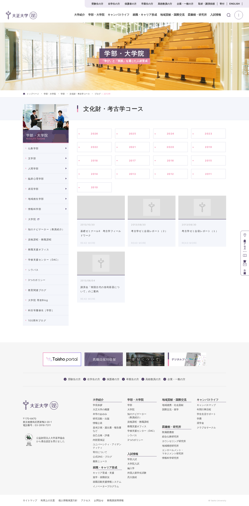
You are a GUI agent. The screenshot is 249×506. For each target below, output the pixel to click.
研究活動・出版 (101, 418)
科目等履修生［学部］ (41, 310)
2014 (94, 173)
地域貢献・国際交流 (172, 14)
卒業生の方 (147, 3)
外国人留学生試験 (136, 472)
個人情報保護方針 (67, 500)
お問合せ (98, 500)
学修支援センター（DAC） (44, 259)
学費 (199, 418)
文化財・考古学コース (79, 93)
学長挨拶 (97, 405)
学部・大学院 (96, 14)
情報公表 (97, 422)
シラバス (33, 269)
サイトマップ (30, 500)
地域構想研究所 (170, 445)
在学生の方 (114, 3)
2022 (94, 147)
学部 (63, 93)
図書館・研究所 (197, 14)
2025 (132, 133)
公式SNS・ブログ (102, 456)
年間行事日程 (204, 409)
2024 (170, 133)
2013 (132, 173)
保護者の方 (131, 3)
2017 (132, 160)
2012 (170, 173)
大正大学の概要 (101, 409)
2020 (170, 147)
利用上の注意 (48, 500)
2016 (170, 160)
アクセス (85, 500)
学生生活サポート (206, 413)
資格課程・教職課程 (40, 239)
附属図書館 (168, 432)
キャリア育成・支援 (103, 472)
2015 (208, 160)
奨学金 (200, 422)
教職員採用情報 (115, 500)
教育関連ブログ (37, 290)
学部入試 (132, 459)
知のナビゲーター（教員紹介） (46, 229)
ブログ (98, 93)
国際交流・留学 (170, 409)
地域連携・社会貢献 (172, 405)
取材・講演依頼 (206, 3)
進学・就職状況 (101, 477)
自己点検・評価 (101, 435)
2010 (94, 187)
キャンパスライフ (118, 14)
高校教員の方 (165, 3)
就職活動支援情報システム (107, 481)
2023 (208, 133)
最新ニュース (100, 461)
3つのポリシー (37, 279)
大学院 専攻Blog (38, 300)
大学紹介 (79, 14)
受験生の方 (97, 3)
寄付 (222, 3)
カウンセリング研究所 (174, 441)
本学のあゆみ (100, 413)
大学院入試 (133, 463)
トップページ (33, 93)
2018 (94, 160)
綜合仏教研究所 (170, 436)
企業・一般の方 (185, 3)
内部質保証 (99, 439)
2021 (132, 147)
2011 (208, 173)
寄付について (100, 452)
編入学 (130, 468)
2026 (94, 133)
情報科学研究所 (170, 457)
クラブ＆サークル (206, 427)
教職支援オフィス (38, 249)
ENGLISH (234, 3)
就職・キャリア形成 (145, 14)
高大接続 (132, 477)
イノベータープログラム (106, 486)
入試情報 (215, 14)
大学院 (32, 219)
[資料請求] (245, 256)
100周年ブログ (37, 320)
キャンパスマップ (206, 405)
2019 (208, 147)
